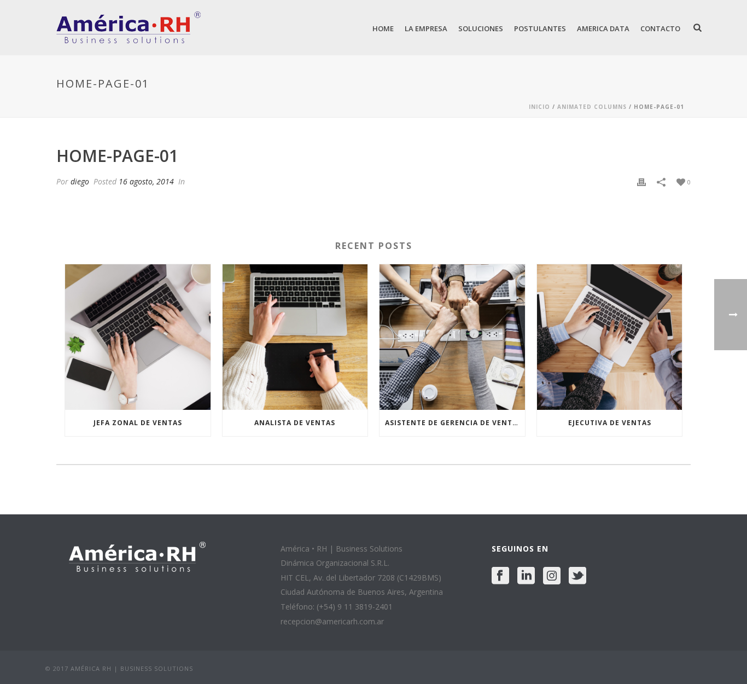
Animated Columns (592, 107)
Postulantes (540, 28)
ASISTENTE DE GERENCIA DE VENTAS (453, 422)
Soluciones (480, 28)
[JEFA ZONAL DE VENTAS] (138, 337)
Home (383, 28)
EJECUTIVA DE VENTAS (609, 422)
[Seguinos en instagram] (552, 576)
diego (80, 181)
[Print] (641, 181)
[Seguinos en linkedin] (526, 576)
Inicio (539, 107)
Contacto (660, 28)
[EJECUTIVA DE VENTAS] (609, 337)
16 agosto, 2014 (146, 181)
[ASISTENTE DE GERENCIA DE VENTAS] (452, 337)
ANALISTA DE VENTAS (294, 422)
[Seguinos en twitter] (577, 576)
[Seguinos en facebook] (500, 576)
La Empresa (426, 28)
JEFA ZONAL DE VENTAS (138, 422)
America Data (603, 28)
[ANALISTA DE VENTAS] (295, 337)
